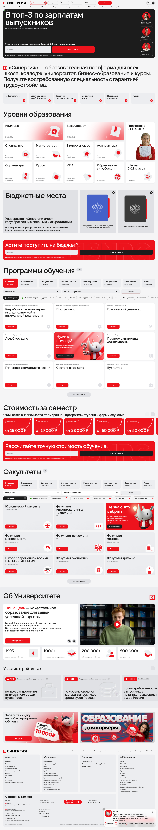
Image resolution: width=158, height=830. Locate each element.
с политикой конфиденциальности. (53, 55)
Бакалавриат (76, 751)
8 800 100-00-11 (44, 813)
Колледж (66, 751)
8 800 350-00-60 (94, 803)
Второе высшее (109, 751)
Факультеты (110, 823)
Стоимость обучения (136, 823)
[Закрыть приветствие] (103, 808)
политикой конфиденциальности (54, 257)
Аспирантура (128, 751)
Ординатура (138, 751)
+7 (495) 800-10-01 (45, 816)
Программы (121, 823)
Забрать (18, 738)
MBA (146, 751)
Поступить (11, 526)
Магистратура (98, 751)
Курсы (119, 751)
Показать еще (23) (79, 581)
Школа (153, 751)
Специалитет (86, 751)
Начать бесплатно (105, 3)
